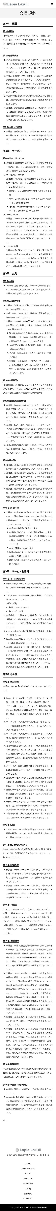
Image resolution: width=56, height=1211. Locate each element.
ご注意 (28, 1188)
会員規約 (28, 1193)
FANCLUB (28, 1178)
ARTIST (28, 1173)
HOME (28, 1163)
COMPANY (28, 1183)
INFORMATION (28, 1168)
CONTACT (28, 1198)
